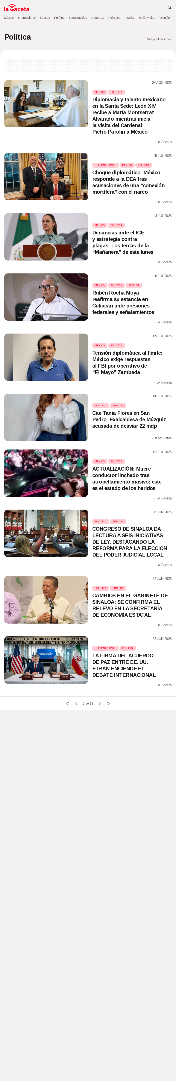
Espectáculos (78, 17)
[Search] (169, 7)
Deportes (97, 17)
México (9, 17)
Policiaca (114, 17)
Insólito (130, 17)
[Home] (16, 7)
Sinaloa (45, 17)
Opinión (164, 17)
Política (59, 17)
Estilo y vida (147, 17)
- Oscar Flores (162, 438)
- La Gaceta (163, 142)
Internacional (27, 17)
